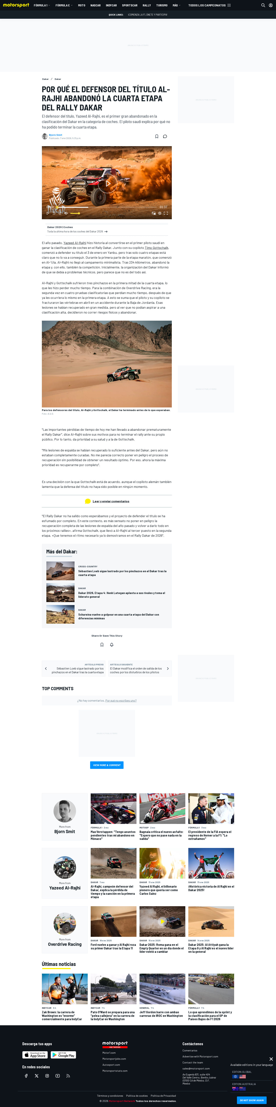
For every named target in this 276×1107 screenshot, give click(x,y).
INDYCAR (111, 5)
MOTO (81, 5)
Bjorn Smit (55, 135)
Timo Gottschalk (156, 248)
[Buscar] (263, 5)
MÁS (175, 5)
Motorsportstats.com (115, 1070)
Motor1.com (109, 1052)
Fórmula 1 (40, 5)
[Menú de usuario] (270, 5)
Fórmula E (63, 5)
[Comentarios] (166, 136)
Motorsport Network (122, 1100)
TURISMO (161, 5)
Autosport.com (111, 1064)
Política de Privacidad (163, 1095)
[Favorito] (157, 136)
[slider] (107, 207)
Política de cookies (137, 1095)
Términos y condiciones (110, 1095)
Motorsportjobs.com (114, 1058)
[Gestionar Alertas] (111, 644)
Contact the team (192, 1062)
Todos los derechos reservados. (156, 1100)
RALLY (147, 5)
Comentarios (189, 1050)
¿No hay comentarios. (107, 700)
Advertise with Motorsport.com (200, 1056)
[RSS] (68, 1076)
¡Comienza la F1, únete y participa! (147, 14)
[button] (107, 183)
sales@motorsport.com (196, 1068)
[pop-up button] (160, 213)
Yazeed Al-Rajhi (74, 243)
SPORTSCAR (129, 5)
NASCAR (95, 5)
